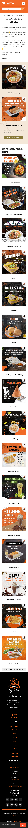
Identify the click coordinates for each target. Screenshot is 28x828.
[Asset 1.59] (8, 2)
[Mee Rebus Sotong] (14, 66)
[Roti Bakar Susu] (14, 540)
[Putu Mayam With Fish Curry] (14, 347)
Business (14, 745)
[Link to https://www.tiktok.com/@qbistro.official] (7, 805)
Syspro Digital (17, 821)
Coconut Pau (14, 278)
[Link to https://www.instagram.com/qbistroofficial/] (12, 799)
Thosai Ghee (14, 407)
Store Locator (14, 726)
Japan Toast (14, 632)
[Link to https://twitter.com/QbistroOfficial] (12, 805)
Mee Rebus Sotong (14, 93)
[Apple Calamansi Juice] (14, 476)
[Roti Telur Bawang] (14, 444)
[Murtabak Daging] (14, 637)
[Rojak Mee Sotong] (14, 155)
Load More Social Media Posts (14, 669)
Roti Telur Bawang (14, 471)
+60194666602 (14, 780)
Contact (14, 749)
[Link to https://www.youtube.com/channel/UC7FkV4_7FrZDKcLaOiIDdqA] (20, 805)
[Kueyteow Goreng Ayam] (14, 219)
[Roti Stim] (14, 283)
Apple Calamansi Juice (14, 503)
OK (23, 825)
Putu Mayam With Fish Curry (14, 375)
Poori (14, 342)
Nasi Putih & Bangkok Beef (14, 214)
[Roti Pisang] (14, 412)
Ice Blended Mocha (14, 535)
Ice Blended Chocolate (14, 599)
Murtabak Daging (14, 664)
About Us (14, 730)
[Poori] (14, 315)
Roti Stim (14, 310)
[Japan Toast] (14, 604)
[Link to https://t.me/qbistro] (16, 799)
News (14, 741)
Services (14, 737)
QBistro (14, 815)
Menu (14, 733)
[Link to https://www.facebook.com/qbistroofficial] (7, 799)
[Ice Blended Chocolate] (14, 572)
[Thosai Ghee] (14, 380)
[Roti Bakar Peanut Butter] (14, 98)
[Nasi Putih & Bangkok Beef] (14, 187)
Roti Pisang (14, 439)
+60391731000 (14, 767)
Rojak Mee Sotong (14, 182)
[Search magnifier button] (24, 9)
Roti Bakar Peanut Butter (14, 125)
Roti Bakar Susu (14, 567)
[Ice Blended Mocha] (14, 508)
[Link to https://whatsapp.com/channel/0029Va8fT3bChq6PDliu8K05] (20, 799)
